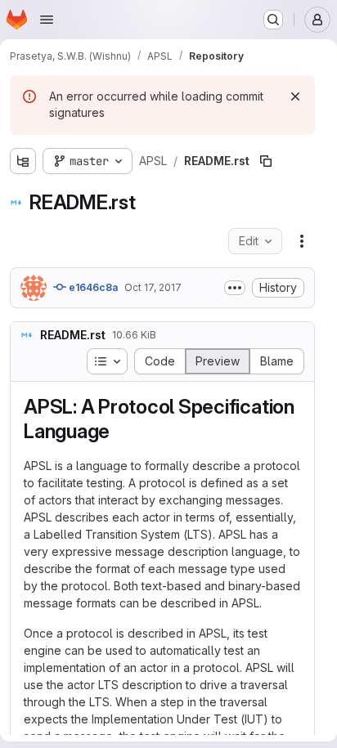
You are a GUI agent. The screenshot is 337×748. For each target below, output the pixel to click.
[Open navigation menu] (47, 20)
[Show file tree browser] (23, 161)
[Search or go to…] (273, 19)
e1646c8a (92, 287)
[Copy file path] (266, 161)
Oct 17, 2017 (153, 287)
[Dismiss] (295, 96)
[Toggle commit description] (234, 287)
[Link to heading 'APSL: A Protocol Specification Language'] (120, 431)
